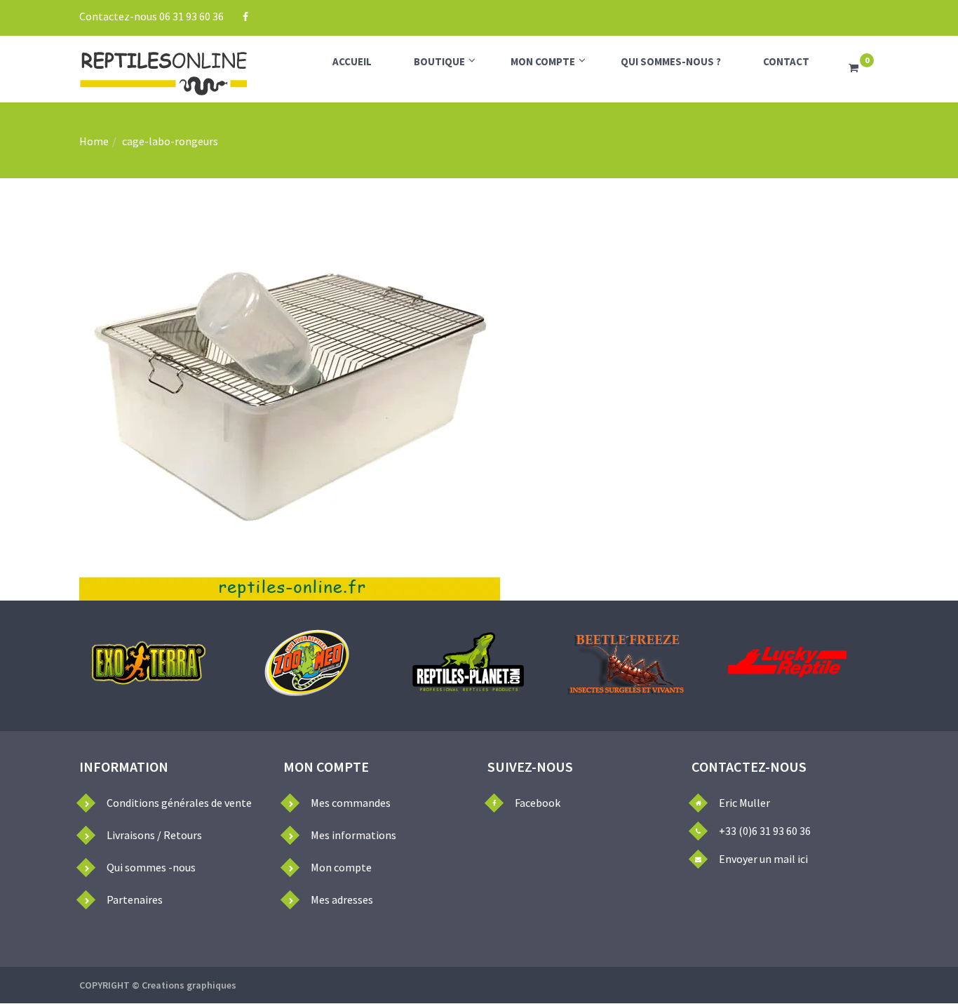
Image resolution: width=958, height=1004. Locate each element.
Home (94, 141)
